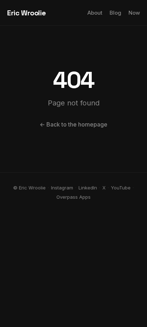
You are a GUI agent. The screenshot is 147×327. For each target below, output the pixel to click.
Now (134, 12)
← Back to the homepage (73, 124)
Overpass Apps (73, 197)
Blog (115, 12)
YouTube (121, 187)
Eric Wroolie (26, 13)
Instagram (62, 187)
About (94, 12)
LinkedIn (87, 187)
